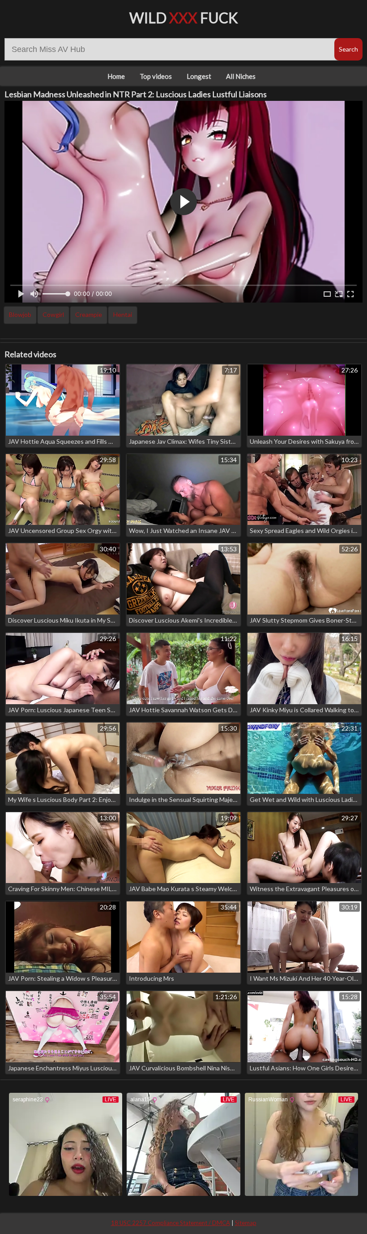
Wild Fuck (183, 17)
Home (116, 76)
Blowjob (20, 314)
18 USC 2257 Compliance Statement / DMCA (170, 1222)
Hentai (122, 314)
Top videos (156, 76)
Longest (199, 76)
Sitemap (245, 1222)
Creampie (88, 314)
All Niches (241, 76)
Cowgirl (53, 314)
